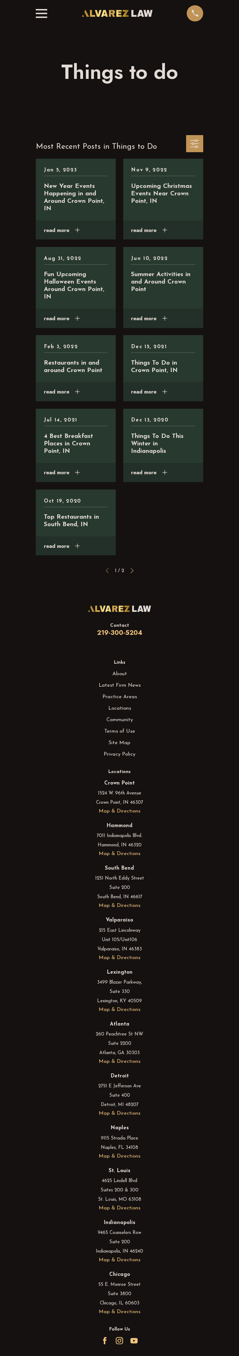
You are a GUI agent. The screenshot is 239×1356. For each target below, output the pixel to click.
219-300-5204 (119, 632)
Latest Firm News (120, 685)
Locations (119, 708)
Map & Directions (119, 811)
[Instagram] (119, 1340)
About (119, 673)
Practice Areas (119, 696)
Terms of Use (119, 731)
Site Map (119, 742)
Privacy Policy (119, 754)
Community (119, 719)
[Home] (117, 13)
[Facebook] (104, 1340)
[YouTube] (134, 1340)
